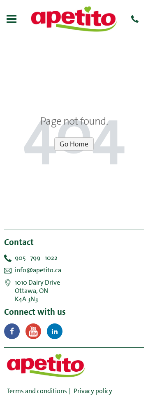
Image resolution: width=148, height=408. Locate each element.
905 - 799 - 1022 (36, 257)
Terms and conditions (37, 391)
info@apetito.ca (38, 270)
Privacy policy (93, 391)
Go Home (74, 144)
